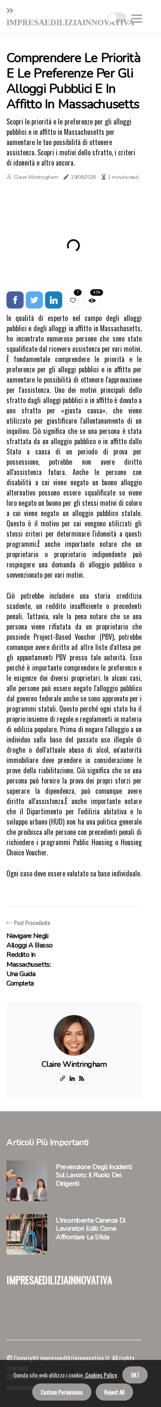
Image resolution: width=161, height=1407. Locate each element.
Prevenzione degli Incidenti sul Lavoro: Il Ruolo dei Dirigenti (94, 1175)
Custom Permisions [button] (62, 1392)
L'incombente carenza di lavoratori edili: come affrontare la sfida (90, 1229)
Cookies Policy (100, 1375)
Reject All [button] (114, 1392)
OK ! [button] (135, 1375)
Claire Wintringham (36, 177)
